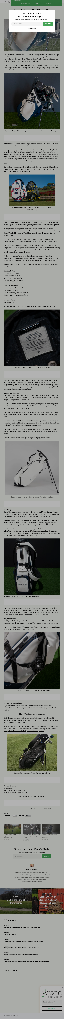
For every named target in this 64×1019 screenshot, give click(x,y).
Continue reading (32, 28)
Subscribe (48, 23)
